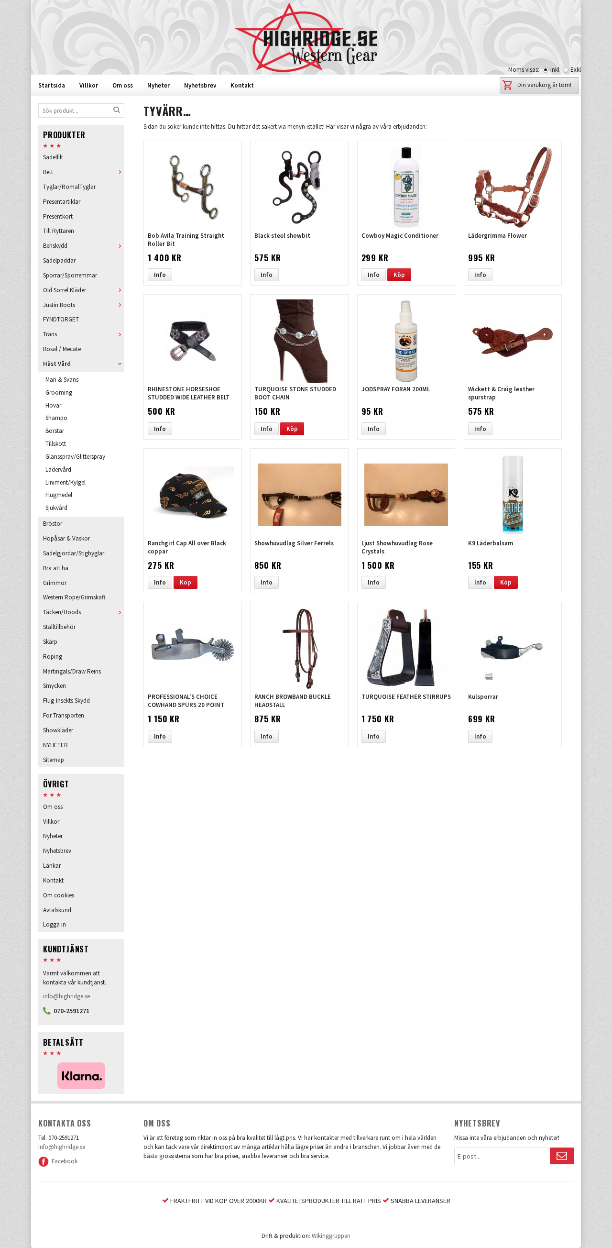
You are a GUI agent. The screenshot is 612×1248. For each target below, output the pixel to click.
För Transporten (63, 715)
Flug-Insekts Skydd (66, 700)
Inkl (554, 70)
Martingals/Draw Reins (72, 671)
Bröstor (52, 523)
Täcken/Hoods (62, 612)
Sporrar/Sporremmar (70, 275)
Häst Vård (57, 364)
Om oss (122, 85)
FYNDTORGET (61, 319)
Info (160, 275)
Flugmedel (58, 495)
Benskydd (55, 246)
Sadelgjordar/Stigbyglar (73, 553)
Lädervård (58, 469)
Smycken (54, 686)
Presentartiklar (61, 202)
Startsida (51, 85)
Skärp (50, 642)
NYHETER (55, 745)
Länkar (52, 865)
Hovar (53, 405)
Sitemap (53, 760)
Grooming (58, 392)
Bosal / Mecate (62, 349)
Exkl (575, 70)
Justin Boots (59, 305)
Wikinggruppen (331, 1236)
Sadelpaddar (59, 260)
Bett (48, 172)
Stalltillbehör (59, 627)
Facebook (63, 1161)
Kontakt (242, 85)
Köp (399, 275)
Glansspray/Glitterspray (75, 457)
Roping (52, 656)
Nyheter (158, 85)
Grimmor (54, 583)
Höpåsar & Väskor (66, 538)
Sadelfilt (53, 157)
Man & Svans (61, 380)
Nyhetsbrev (200, 85)
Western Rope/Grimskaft (74, 597)
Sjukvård (56, 508)
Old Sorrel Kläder (64, 290)
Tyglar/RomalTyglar (69, 187)
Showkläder (58, 730)
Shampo (56, 418)
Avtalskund (57, 910)
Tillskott (55, 444)
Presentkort (58, 216)
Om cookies (58, 895)
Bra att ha (55, 568)
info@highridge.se (66, 996)
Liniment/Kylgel (65, 482)
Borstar (54, 431)
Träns (50, 334)
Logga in (54, 924)
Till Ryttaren (58, 231)
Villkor (88, 85)
